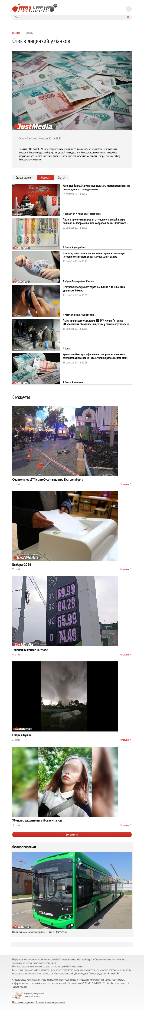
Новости (45, 177)
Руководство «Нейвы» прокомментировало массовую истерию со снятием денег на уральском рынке (94, 255)
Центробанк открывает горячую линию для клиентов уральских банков (94, 288)
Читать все (124, 484)
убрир (68, 281)
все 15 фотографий (58, 932)
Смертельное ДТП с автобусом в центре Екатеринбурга (47, 479)
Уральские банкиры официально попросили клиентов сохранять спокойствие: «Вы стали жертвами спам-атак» (95, 356)
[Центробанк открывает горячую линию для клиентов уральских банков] (36, 301)
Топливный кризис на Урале (30, 650)
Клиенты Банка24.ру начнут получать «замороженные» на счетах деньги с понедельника (96, 187)
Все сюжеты (72, 834)
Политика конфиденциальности (50, 1002)
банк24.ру (70, 213)
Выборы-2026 (21, 564)
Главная (16, 32)
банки (68, 247)
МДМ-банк (95, 213)
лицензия (83, 213)
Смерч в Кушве (22, 735)
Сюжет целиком (24, 177)
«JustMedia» (66, 966)
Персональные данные (23, 1002)
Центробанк (80, 247)
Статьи (61, 177)
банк (67, 348)
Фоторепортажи (24, 847)
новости (74, 959)
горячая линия (72, 314)
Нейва (91, 281)
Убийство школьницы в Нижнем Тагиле (37, 820)
